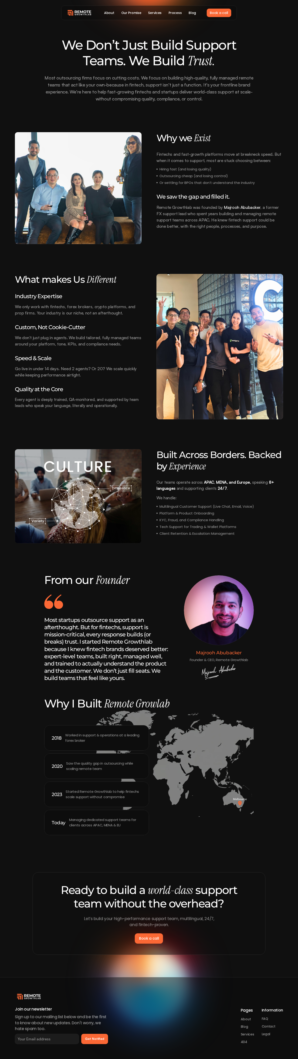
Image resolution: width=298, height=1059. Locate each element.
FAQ (265, 1018)
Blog (244, 1026)
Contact (268, 1026)
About (246, 1019)
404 (244, 1042)
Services (247, 1034)
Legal (266, 1034)
